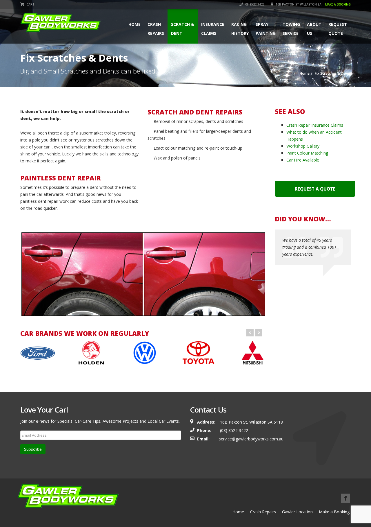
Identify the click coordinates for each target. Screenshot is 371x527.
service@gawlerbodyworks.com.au (251, 439)
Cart (30, 4)
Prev (250, 332)
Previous (13, 275)
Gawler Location (297, 512)
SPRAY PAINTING (266, 28)
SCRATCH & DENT (182, 28)
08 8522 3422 (254, 4)
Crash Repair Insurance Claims (314, 125)
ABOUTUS (314, 28)
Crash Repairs (263, 512)
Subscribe (33, 449)
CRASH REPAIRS (156, 28)
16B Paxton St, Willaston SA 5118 (251, 422)
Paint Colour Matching (307, 153)
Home (238, 512)
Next (258, 332)
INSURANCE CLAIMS (212, 28)
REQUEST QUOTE (337, 28)
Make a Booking (334, 512)
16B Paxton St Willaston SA (313, 4)
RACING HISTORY (240, 28)
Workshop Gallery (302, 146)
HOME (134, 28)
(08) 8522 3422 (233, 430)
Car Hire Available (302, 160)
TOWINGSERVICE (291, 28)
